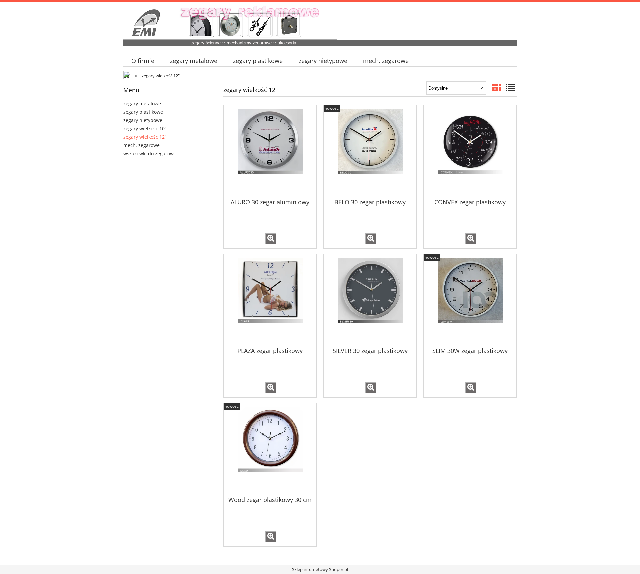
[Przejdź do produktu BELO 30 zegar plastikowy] (370, 151)
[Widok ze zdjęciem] (496, 87)
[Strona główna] (320, 25)
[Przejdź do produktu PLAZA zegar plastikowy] (270, 300)
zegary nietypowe (142, 120)
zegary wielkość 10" (145, 128)
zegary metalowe (142, 103)
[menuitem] (142, 61)
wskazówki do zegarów (148, 153)
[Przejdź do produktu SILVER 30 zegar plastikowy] (370, 300)
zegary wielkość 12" (145, 137)
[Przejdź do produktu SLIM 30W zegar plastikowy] (470, 300)
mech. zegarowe (141, 145)
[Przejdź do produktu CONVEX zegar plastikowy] (470, 151)
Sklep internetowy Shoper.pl (320, 569)
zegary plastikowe (143, 112)
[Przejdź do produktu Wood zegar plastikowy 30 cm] (270, 449)
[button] (270, 238)
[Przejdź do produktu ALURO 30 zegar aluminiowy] (270, 151)
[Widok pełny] (510, 87)
